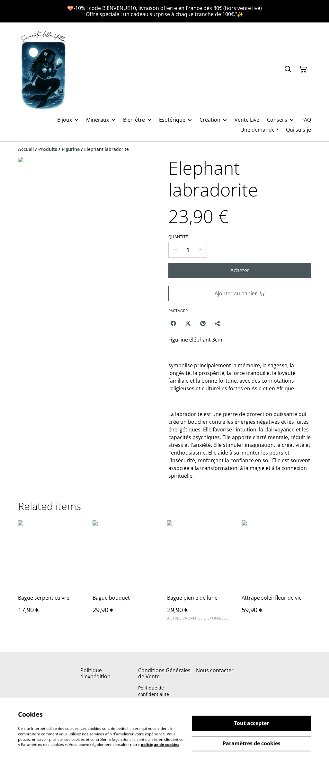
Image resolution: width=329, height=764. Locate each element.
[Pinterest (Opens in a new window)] (203, 323)
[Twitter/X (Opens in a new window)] (188, 323)
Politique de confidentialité (153, 691)
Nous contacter (215, 670)
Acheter (239, 270)
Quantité (178, 237)
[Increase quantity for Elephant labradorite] (200, 250)
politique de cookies (160, 744)
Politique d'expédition (95, 673)
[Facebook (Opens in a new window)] (173, 323)
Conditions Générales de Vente (164, 673)
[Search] (288, 69)
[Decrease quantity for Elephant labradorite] (175, 250)
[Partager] (217, 323)
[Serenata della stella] (43, 69)
